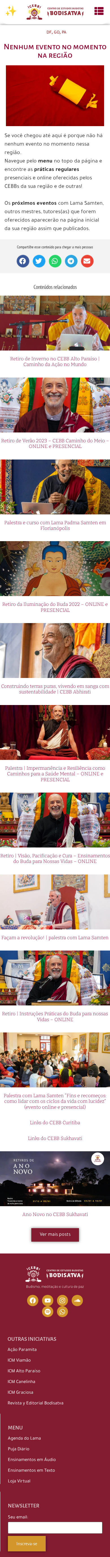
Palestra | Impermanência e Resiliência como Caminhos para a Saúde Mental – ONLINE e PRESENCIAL (55, 774)
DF (49, 33)
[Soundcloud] (77, 1300)
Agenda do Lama (24, 1438)
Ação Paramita (22, 1350)
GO (57, 33)
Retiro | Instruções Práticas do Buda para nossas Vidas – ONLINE (55, 1016)
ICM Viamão (19, 1361)
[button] (23, 261)
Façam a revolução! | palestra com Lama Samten (55, 938)
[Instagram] (62, 1300)
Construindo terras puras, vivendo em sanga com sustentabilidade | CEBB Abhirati (55, 689)
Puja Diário (18, 1449)
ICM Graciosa (20, 1393)
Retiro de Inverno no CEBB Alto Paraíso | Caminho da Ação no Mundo (55, 361)
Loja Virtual (19, 1481)
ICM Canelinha (21, 1382)
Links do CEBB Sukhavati (55, 1138)
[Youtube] (47, 1300)
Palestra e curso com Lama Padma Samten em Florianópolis (55, 525)
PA (64, 33)
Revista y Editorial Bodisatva (35, 1403)
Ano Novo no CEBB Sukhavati (55, 1214)
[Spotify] (47, 1311)
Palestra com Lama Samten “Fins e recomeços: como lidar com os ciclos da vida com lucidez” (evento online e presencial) (55, 1101)
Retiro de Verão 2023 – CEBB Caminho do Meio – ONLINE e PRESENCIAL (55, 443)
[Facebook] (32, 1300)
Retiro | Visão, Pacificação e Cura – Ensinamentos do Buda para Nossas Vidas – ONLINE (55, 858)
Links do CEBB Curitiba (55, 1123)
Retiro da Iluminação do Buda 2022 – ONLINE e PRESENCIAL (55, 607)
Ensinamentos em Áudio (32, 1460)
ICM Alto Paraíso (24, 1371)
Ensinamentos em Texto (31, 1471)
